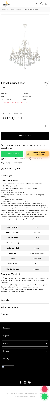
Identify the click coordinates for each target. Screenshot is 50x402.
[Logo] (7, 4)
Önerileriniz (6, 314)
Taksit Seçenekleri (9, 307)
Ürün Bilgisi (6, 175)
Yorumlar (5, 300)
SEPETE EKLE (25, 136)
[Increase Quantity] (45, 126)
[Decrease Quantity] (4, 126)
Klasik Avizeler (27, 96)
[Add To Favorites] (46, 83)
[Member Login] (41, 3)
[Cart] (46, 3)
